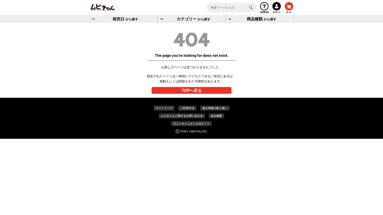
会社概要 (216, 115)
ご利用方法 (187, 108)
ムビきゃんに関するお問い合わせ (182, 115)
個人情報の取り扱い (214, 108)
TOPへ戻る (192, 90)
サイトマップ (164, 108)
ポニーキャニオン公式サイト (191, 123)
